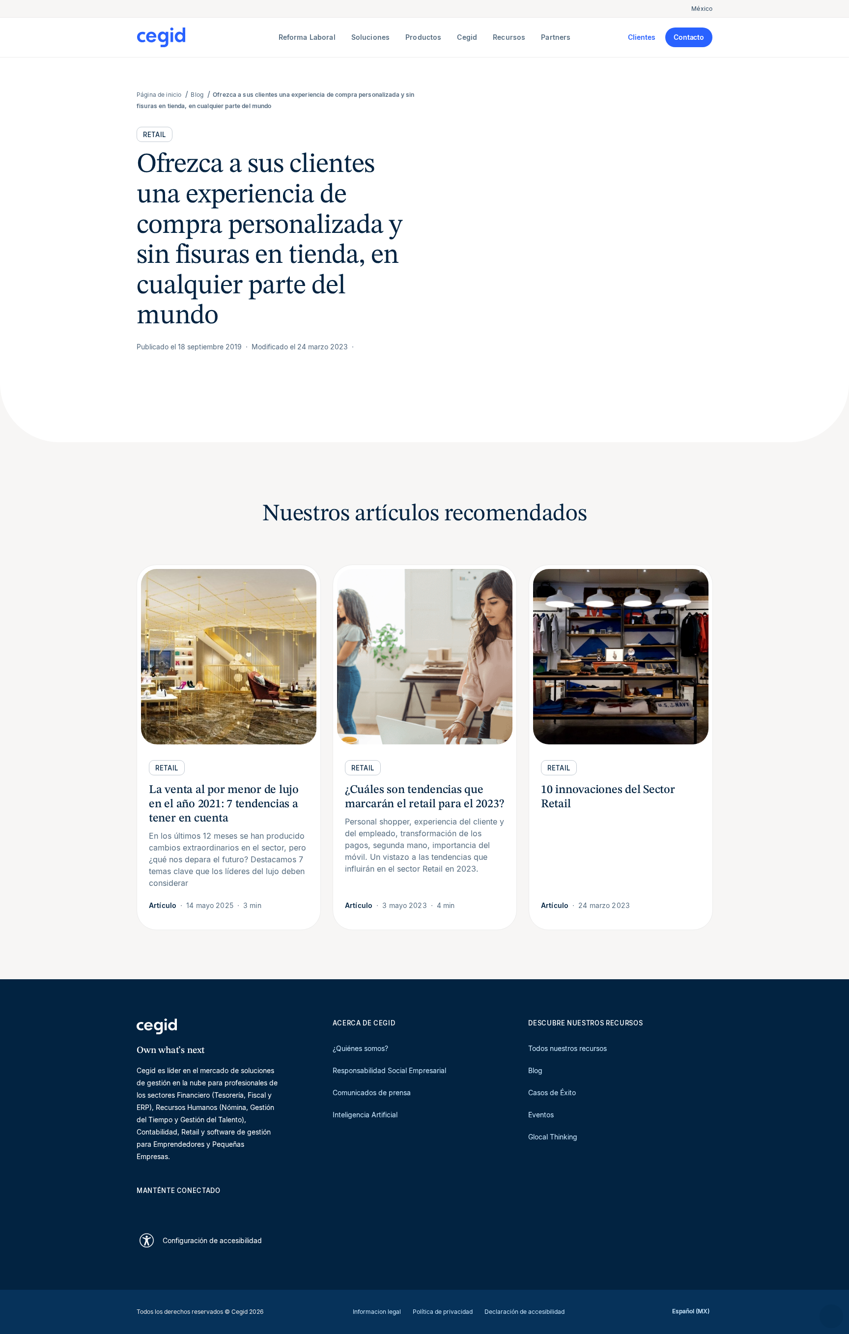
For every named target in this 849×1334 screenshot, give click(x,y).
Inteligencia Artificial (365, 1114)
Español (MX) (690, 1311)
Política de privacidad (443, 1311)
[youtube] (165, 1208)
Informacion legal (377, 1311)
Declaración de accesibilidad (524, 1311)
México (701, 8)
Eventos (541, 1114)
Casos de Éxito (552, 1092)
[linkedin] (141, 1208)
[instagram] (189, 1208)
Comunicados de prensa (372, 1092)
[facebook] (236, 1208)
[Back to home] (206, 37)
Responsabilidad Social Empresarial (389, 1070)
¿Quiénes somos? (360, 1048)
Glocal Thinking (552, 1137)
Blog (535, 1070)
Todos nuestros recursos (567, 1048)
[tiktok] (212, 1208)
